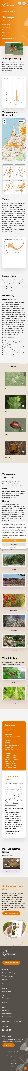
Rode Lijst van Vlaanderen (16, 493)
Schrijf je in (8, 1045)
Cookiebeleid (13, 547)
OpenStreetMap (20, 118)
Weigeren (14, 544)
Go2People (20, 1055)
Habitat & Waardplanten (9, 38)
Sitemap (14, 1066)
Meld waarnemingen (11, 962)
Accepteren (14, 540)
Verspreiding (6, 27)
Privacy (14, 1060)
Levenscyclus (6, 30)
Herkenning (5, 32)
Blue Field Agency (18, 1056)
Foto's (4, 35)
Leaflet (16, 118)
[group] (11, 870)
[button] (4, 120)
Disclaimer (14, 1063)
